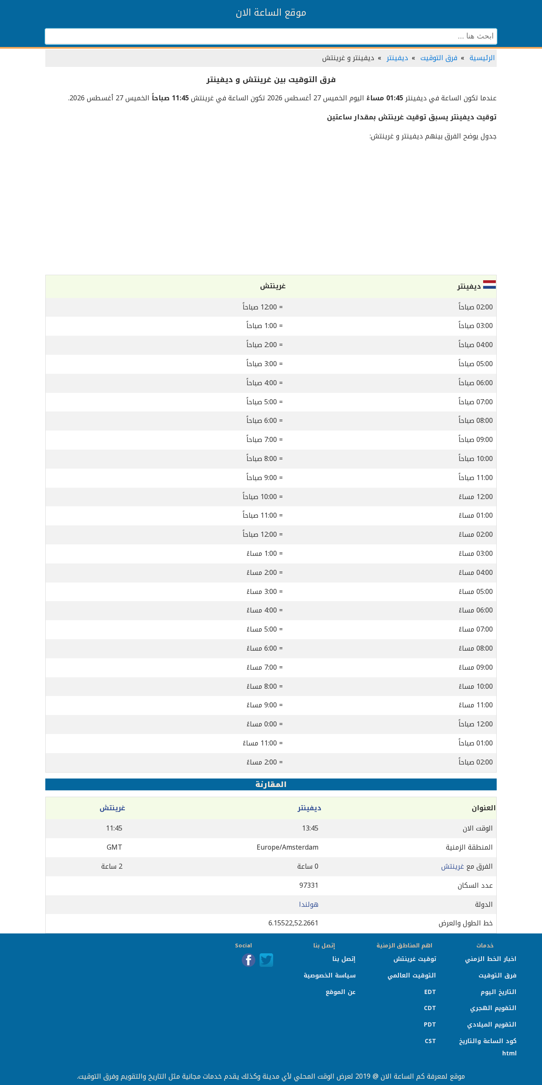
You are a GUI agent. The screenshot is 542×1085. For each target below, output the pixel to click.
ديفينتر (397, 57)
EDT (430, 992)
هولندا (308, 904)
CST (430, 1041)
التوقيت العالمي (411, 975)
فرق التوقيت (438, 57)
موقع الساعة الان (271, 13)
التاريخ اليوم (499, 992)
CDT (430, 1008)
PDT (430, 1024)
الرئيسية (482, 57)
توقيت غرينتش (414, 959)
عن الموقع (341, 992)
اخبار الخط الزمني (491, 959)
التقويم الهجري (493, 1008)
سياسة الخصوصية (330, 975)
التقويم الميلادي (492, 1024)
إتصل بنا (344, 959)
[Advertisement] (271, 208)
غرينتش (112, 807)
